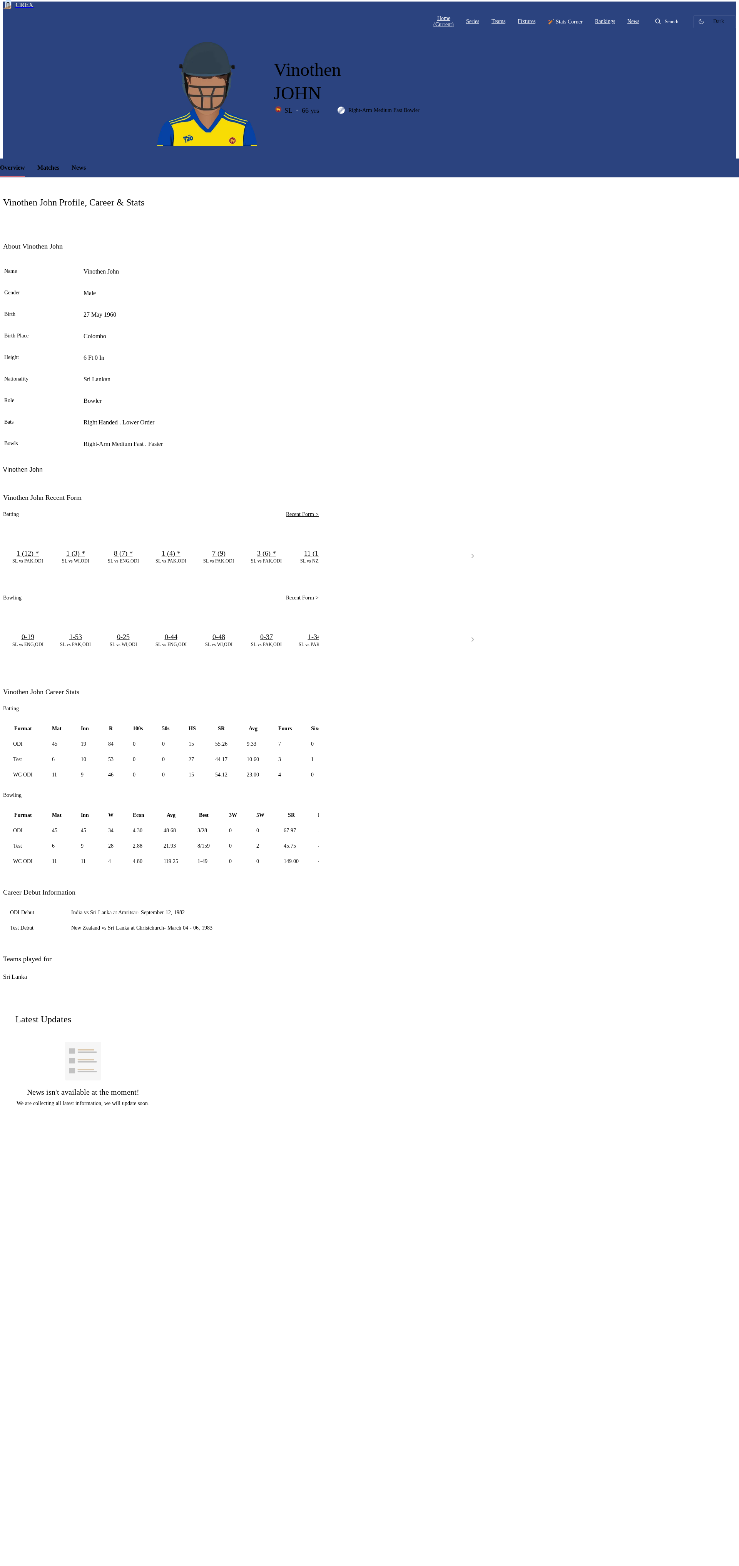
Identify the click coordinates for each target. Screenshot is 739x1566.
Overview (12, 167)
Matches (48, 167)
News (79, 167)
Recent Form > (302, 514)
